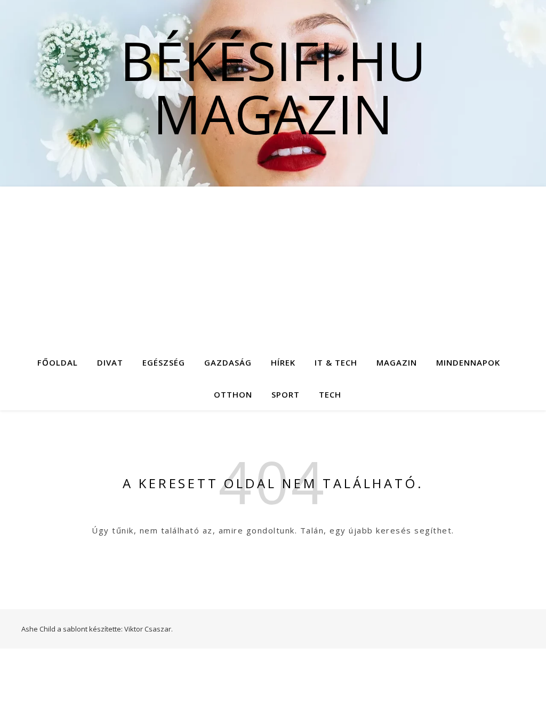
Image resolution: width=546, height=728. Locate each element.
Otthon (233, 394)
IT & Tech (336, 362)
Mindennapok (468, 362)
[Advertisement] (273, 266)
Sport (285, 394)
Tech (330, 394)
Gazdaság (228, 362)
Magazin (396, 362)
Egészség (163, 362)
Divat (110, 362)
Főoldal (57, 362)
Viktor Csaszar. (148, 629)
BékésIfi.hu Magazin (273, 87)
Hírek (283, 362)
